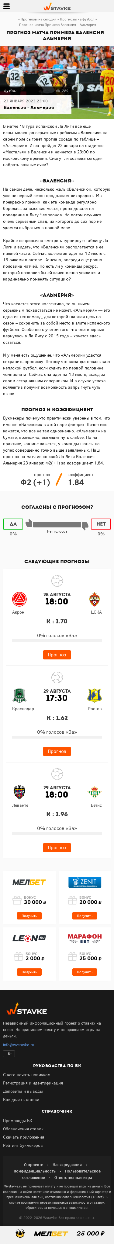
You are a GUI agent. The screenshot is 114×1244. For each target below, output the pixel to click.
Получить (29, 915)
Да (13, 524)
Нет (101, 524)
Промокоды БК (17, 1121)
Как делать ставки (21, 1100)
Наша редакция (67, 1164)
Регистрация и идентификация (33, 1083)
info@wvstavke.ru (18, 1045)
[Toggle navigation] (6, 6)
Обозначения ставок (23, 1129)
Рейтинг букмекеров (23, 1145)
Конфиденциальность (35, 1171)
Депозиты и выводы (23, 1091)
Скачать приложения (23, 1137)
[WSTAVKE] (57, 6)
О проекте (33, 1164)
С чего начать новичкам (26, 1075)
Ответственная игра (73, 1177)
